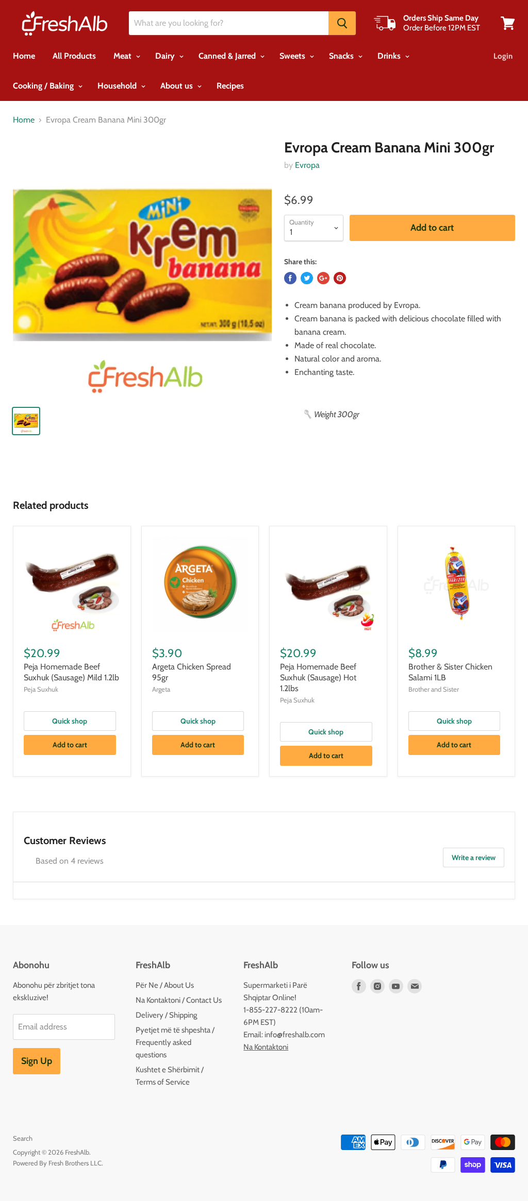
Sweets (293, 56)
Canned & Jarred (228, 56)
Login (503, 56)
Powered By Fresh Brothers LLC (57, 1163)
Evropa (307, 165)
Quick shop (69, 721)
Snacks (342, 56)
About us (177, 86)
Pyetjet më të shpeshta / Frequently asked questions (175, 1042)
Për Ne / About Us (165, 985)
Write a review (474, 857)
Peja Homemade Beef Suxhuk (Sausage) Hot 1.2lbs (318, 677)
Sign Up (36, 1061)
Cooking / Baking (44, 86)
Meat (123, 56)
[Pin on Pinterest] (340, 278)
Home (24, 56)
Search (22, 1138)
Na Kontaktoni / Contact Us (179, 1000)
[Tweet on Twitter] (307, 278)
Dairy (166, 56)
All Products (74, 56)
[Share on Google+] (323, 278)
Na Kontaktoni (265, 1047)
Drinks (390, 56)
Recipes (230, 86)
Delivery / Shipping (166, 1015)
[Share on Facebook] (290, 278)
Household (118, 86)
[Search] (342, 23)
